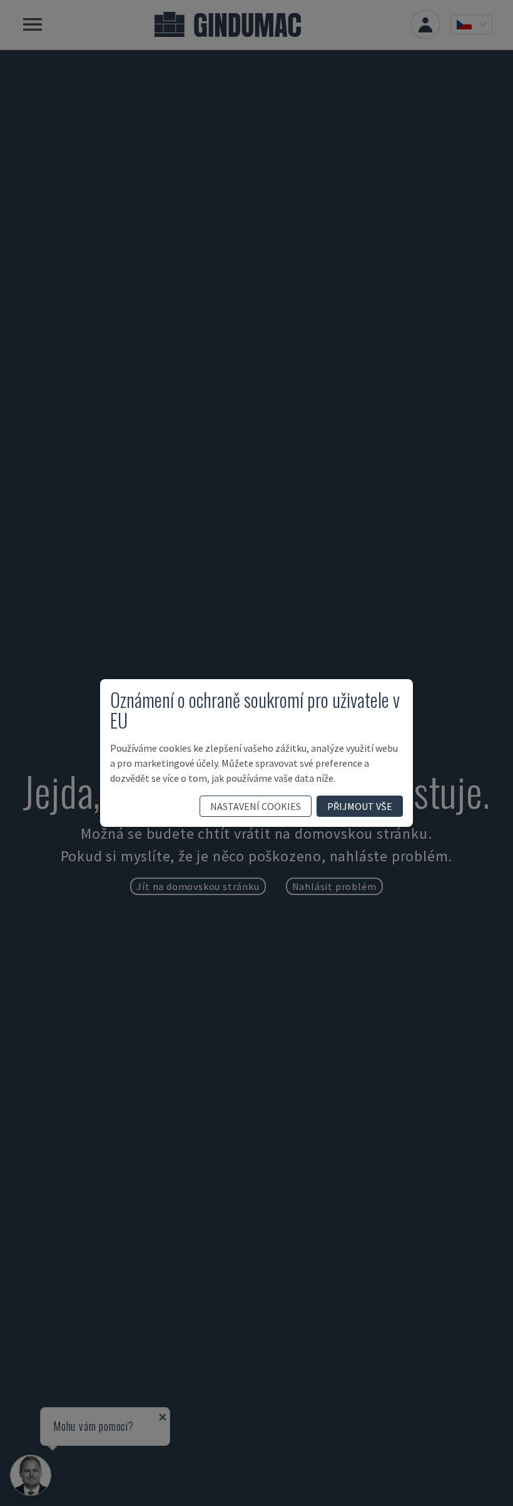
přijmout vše (359, 806)
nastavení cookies (255, 806)
